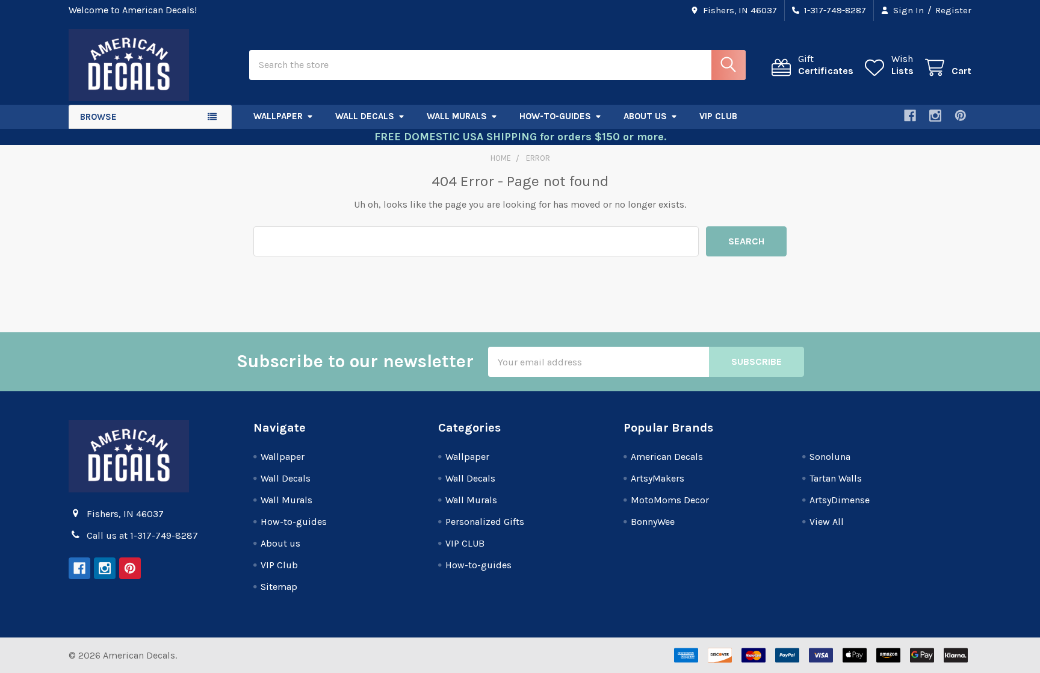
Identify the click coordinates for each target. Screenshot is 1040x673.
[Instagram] (935, 115)
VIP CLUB (464, 543)
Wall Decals (364, 116)
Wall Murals (457, 116)
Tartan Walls (835, 478)
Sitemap (279, 586)
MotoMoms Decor (670, 500)
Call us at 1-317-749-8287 (142, 535)
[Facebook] (910, 115)
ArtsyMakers (657, 478)
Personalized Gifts (484, 521)
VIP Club (718, 116)
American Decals (667, 456)
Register (953, 10)
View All (826, 521)
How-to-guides (555, 116)
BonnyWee (653, 521)
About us (645, 116)
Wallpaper (278, 116)
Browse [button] (98, 116)
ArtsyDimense (839, 500)
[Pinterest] (960, 115)
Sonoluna (829, 456)
